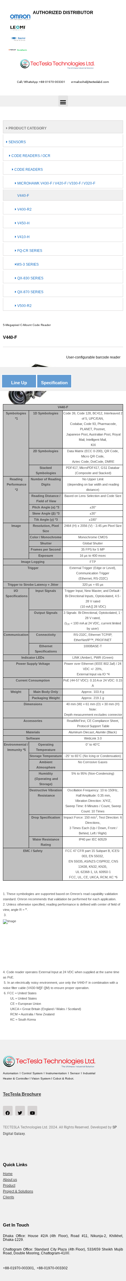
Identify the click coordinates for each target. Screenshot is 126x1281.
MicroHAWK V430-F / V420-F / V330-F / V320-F (55, 183)
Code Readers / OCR (30, 156)
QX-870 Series (29, 292)
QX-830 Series (29, 278)
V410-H (23, 237)
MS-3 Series (27, 264)
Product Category (27, 128)
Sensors (17, 142)
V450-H (23, 223)
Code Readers (28, 170)
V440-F (23, 196)
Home (8, 1174)
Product (9, 1185)
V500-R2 (24, 306)
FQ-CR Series (29, 251)
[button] (63, 101)
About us (10, 1180)
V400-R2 (24, 209)
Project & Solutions (18, 1191)
